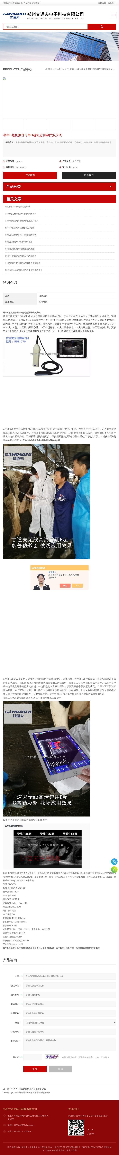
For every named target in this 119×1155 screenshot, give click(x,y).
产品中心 (59, 69)
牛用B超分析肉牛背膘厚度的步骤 (19, 249)
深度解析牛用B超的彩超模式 (17, 206)
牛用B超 (70, 69)
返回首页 (102, 3)
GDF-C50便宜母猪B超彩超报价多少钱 (28, 1089)
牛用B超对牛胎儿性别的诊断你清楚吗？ (22, 263)
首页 (50, 69)
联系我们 (111, 3)
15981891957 (114, 861)
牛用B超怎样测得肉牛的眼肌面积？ (20, 213)
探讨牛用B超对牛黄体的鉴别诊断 (19, 228)
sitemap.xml (49, 1150)
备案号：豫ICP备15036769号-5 (88, 1147)
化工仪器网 (71, 1150)
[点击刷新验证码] (52, 1056)
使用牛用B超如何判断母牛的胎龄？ (20, 256)
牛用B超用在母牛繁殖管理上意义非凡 (21, 221)
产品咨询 (30, 175)
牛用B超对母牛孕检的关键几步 (18, 242)
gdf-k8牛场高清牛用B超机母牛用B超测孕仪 (30, 1092)
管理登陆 (107, 1147)
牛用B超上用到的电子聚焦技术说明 (20, 235)
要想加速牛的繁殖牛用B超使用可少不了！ (24, 270)
